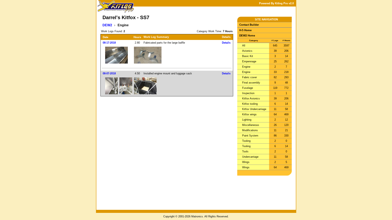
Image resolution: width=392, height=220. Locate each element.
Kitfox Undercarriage (254, 109)
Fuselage (247, 87)
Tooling (246, 140)
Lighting (246, 119)
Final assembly (251, 82)
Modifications (250, 130)
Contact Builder (249, 24)
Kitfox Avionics (251, 98)
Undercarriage (250, 156)
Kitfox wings (249, 114)
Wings (245, 162)
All (243, 45)
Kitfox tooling (250, 103)
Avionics (247, 50)
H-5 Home (245, 30)
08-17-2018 (109, 42)
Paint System (250, 135)
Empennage (249, 61)
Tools (245, 151)
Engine (246, 66)
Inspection (248, 93)
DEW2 (107, 25)
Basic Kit (247, 56)
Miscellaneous (250, 124)
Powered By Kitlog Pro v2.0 (276, 3)
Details (226, 42)
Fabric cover (249, 77)
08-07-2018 (109, 73)
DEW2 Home (247, 35)
